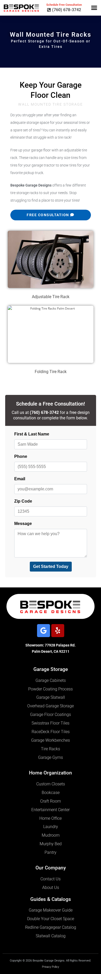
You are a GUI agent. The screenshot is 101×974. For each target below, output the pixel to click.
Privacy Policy (50, 967)
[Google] (43, 630)
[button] (94, 8)
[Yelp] (57, 630)
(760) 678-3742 (44, 412)
